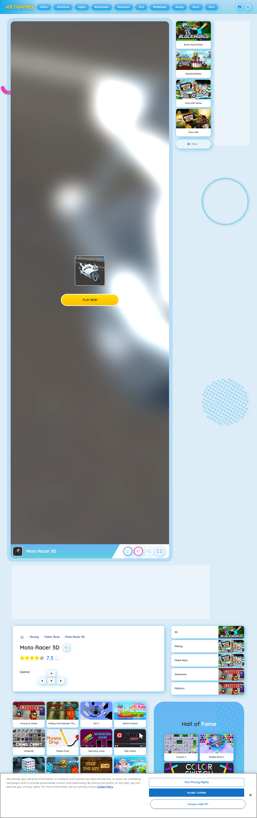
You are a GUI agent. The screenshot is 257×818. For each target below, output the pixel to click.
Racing (179, 6)
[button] (239, 7)
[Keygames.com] (22, 637)
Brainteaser (102, 6)
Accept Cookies (196, 792)
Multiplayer (159, 6)
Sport (196, 6)
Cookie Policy (105, 786)
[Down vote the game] (138, 551)
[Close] (250, 795)
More (211, 6)
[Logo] (20, 7)
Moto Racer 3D (75, 637)
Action (44, 6)
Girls (141, 6)
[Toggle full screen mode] (159, 551)
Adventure (63, 6)
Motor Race (52, 637)
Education (124, 6)
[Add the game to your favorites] (66, 647)
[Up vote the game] (127, 551)
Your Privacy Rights (196, 782)
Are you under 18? (198, 804)
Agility (82, 6)
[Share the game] (149, 551)
